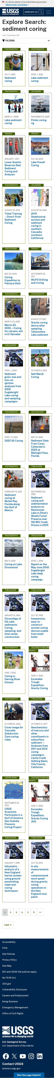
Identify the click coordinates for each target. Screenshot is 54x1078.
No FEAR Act (9, 978)
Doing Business (10, 1001)
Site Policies (8, 954)
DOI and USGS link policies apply (19, 972)
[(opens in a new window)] (6, 1056)
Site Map (6, 966)
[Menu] (49, 12)
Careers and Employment (15, 995)
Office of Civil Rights (12, 1013)
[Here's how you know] (27, 3)
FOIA (4, 948)
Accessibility (9, 942)
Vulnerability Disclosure (14, 989)
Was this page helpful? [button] (29, 1075)
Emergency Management (15, 1007)
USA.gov (6, 984)
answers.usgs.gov (11, 1068)
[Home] (10, 14)
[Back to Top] (43, 1067)
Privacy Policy (9, 960)
